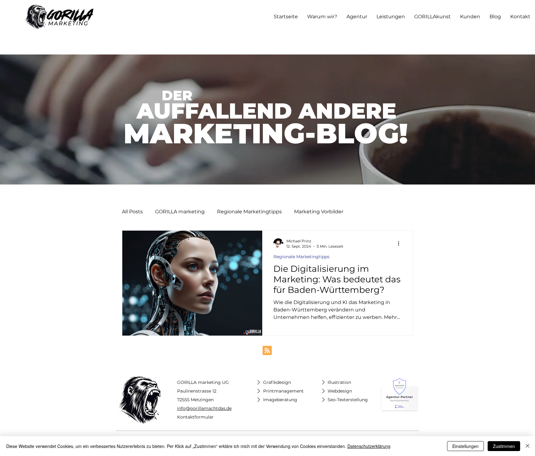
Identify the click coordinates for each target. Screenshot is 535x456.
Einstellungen (465, 446)
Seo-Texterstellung (348, 399)
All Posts (132, 212)
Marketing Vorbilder (318, 212)
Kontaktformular (195, 417)
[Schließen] (527, 446)
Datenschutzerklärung (368, 446)
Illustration (339, 382)
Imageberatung (280, 399)
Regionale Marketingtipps (249, 212)
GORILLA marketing (180, 212)
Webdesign (340, 391)
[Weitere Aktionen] (400, 243)
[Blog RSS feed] (267, 351)
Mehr (362, 212)
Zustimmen (504, 446)
